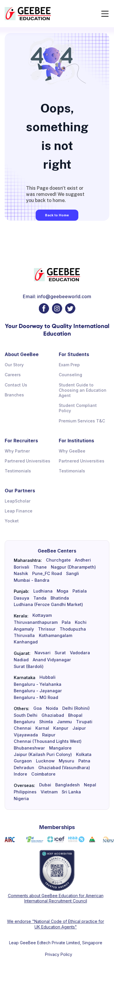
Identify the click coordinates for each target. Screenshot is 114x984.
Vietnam (49, 792)
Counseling (70, 374)
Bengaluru (24, 722)
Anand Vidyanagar (52, 660)
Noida (52, 708)
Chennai (22, 728)
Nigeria (21, 799)
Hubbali (47, 677)
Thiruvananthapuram (36, 622)
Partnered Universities (27, 460)
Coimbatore (43, 774)
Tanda (39, 598)
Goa (37, 708)
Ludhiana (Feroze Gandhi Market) (48, 605)
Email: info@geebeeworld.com (57, 296)
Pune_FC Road (47, 574)
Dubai (45, 785)
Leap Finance (18, 510)
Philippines (25, 792)
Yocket (12, 520)
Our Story (14, 364)
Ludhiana (43, 591)
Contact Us (16, 384)
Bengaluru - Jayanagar (38, 691)
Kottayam (42, 615)
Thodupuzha (73, 629)
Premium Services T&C (82, 420)
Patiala (79, 591)
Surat (60, 653)
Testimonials (18, 470)
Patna (84, 761)
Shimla (46, 722)
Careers (13, 374)
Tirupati (84, 722)
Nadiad (21, 660)
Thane (40, 567)
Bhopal (75, 715)
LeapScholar (17, 500)
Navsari (42, 653)
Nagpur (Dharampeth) (73, 567)
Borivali (21, 567)
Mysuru (66, 761)
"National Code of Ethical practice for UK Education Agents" (67, 924)
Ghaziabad (53, 715)
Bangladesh (67, 785)
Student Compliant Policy (78, 408)
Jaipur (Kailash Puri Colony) (43, 754)
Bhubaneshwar (29, 748)
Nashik (21, 574)
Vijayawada (26, 735)
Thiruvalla (24, 635)
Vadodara (80, 653)
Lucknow (45, 761)
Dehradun (24, 768)
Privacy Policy (58, 954)
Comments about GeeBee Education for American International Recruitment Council (55, 898)
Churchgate (58, 560)
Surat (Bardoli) (29, 666)
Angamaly (24, 629)
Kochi (81, 622)
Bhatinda (60, 598)
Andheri (83, 560)
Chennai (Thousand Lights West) (48, 741)
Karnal (42, 728)
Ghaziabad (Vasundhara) (64, 768)
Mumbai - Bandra (31, 580)
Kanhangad (26, 642)
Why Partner (17, 450)
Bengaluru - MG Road (36, 697)
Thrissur (47, 629)
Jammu (64, 722)
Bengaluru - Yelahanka (37, 684)
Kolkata (83, 754)
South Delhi (25, 715)
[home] (28, 13)
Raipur (49, 735)
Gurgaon (23, 761)
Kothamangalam (55, 635)
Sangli (72, 574)
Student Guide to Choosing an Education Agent (82, 390)
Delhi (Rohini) (76, 708)
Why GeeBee (72, 450)
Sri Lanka (71, 792)
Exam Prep (69, 364)
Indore (20, 774)
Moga (62, 591)
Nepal (90, 785)
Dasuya (21, 598)
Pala (66, 622)
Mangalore (60, 748)
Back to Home (57, 215)
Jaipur (79, 728)
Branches (14, 394)
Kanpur (60, 728)
